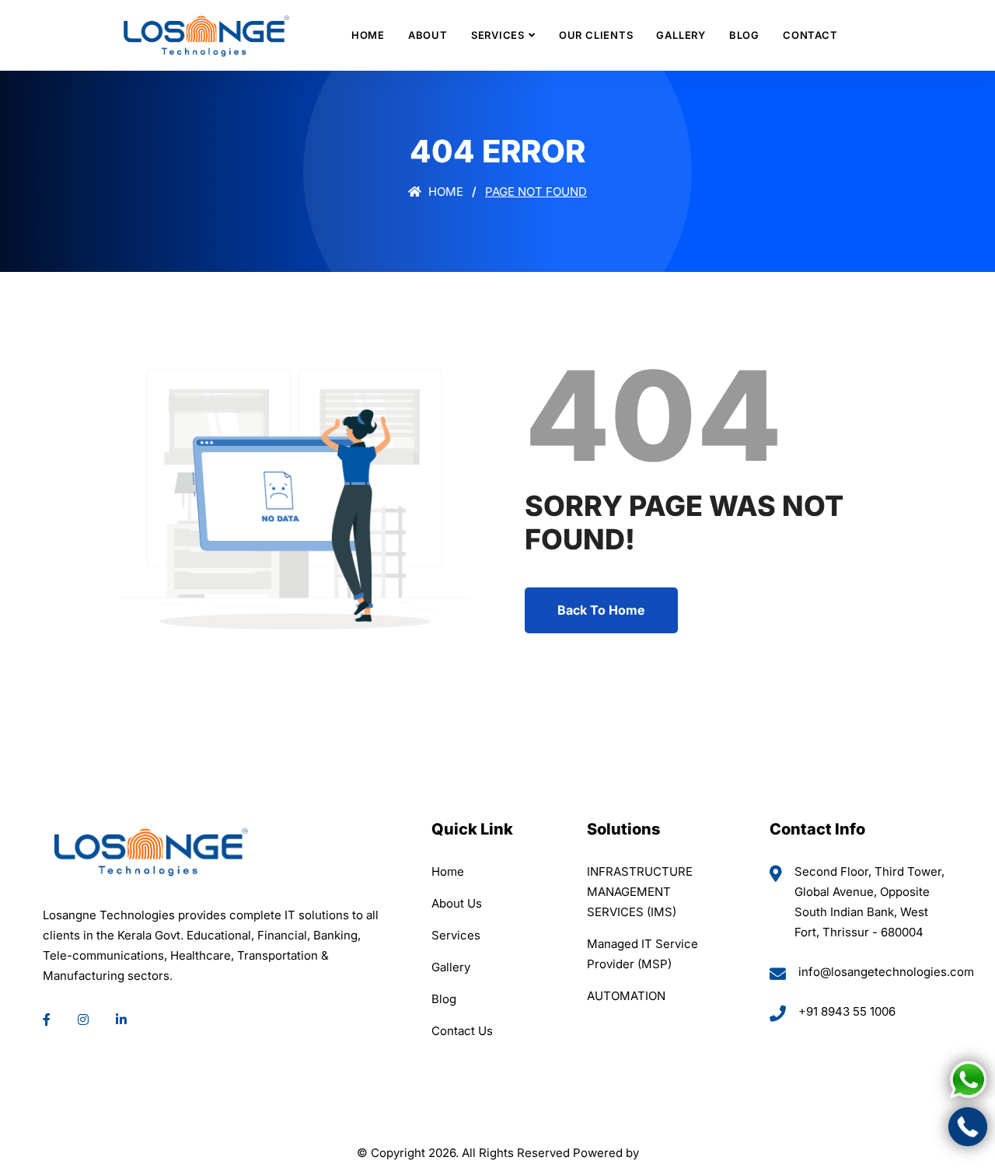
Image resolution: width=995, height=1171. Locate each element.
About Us (456, 903)
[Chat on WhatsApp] (967, 1080)
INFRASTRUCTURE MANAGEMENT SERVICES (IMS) (640, 891)
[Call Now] (967, 1126)
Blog (744, 35)
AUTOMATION (626, 995)
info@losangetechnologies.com (886, 971)
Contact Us (462, 1030)
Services (498, 35)
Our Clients (596, 35)
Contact (810, 35)
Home (368, 35)
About (428, 35)
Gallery (680, 35)
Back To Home (601, 610)
